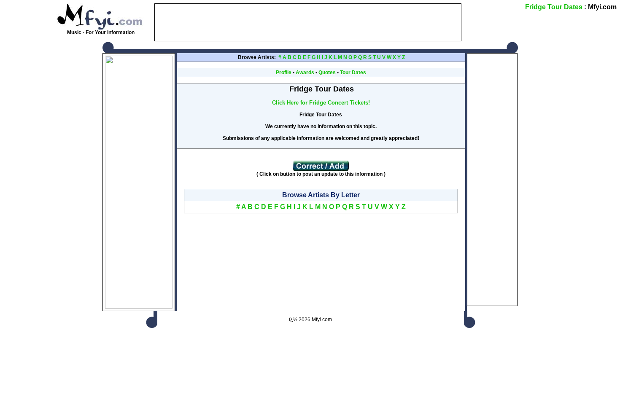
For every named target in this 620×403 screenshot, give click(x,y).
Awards (305, 72)
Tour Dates (353, 72)
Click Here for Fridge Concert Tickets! (321, 102)
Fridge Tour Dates (553, 7)
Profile (283, 72)
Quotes (327, 72)
